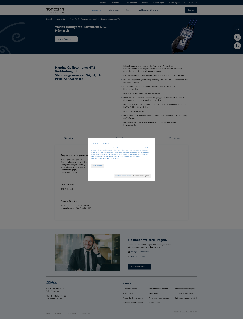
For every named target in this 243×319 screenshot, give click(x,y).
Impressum (115, 158)
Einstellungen (97, 166)
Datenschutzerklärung (97, 158)
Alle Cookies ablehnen (123, 176)
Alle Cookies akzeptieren (141, 176)
